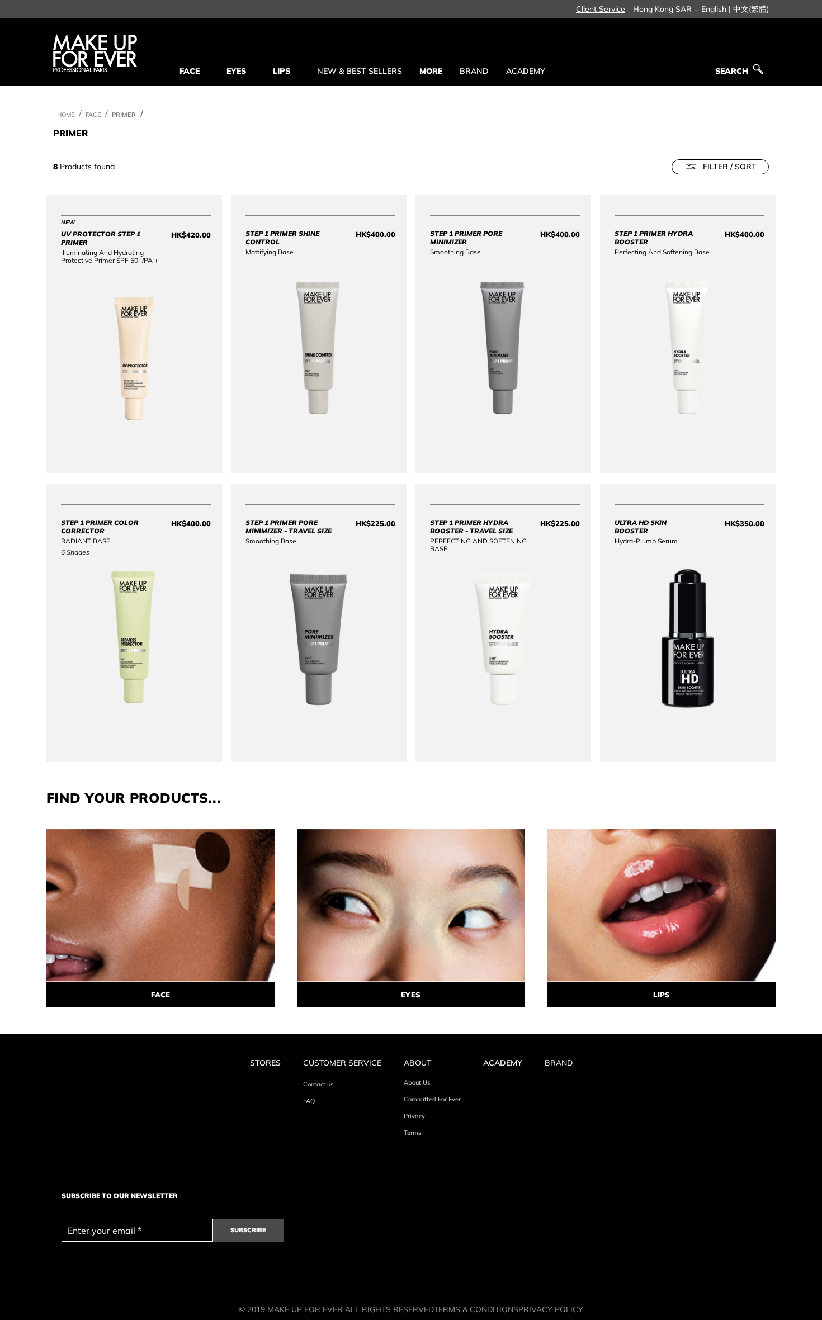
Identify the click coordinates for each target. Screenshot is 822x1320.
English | (716, 9)
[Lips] (661, 905)
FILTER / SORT (730, 167)
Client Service (600, 9)
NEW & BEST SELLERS (359, 71)
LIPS (661, 994)
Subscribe (248, 1230)
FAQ (309, 1101)
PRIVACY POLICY (550, 1309)
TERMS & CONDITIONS (476, 1309)
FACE (160, 994)
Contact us (318, 1084)
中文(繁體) (751, 9)
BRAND (474, 71)
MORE (430, 71)
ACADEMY (525, 71)
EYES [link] (236, 71)
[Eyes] (411, 905)
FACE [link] (189, 71)
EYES (411, 994)
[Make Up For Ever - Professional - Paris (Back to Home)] (95, 53)
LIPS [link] (281, 71)
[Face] (160, 905)
